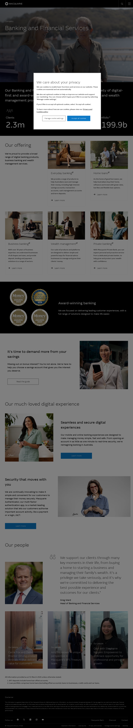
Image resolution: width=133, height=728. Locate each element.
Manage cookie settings (53, 118)
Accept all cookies (78, 118)
